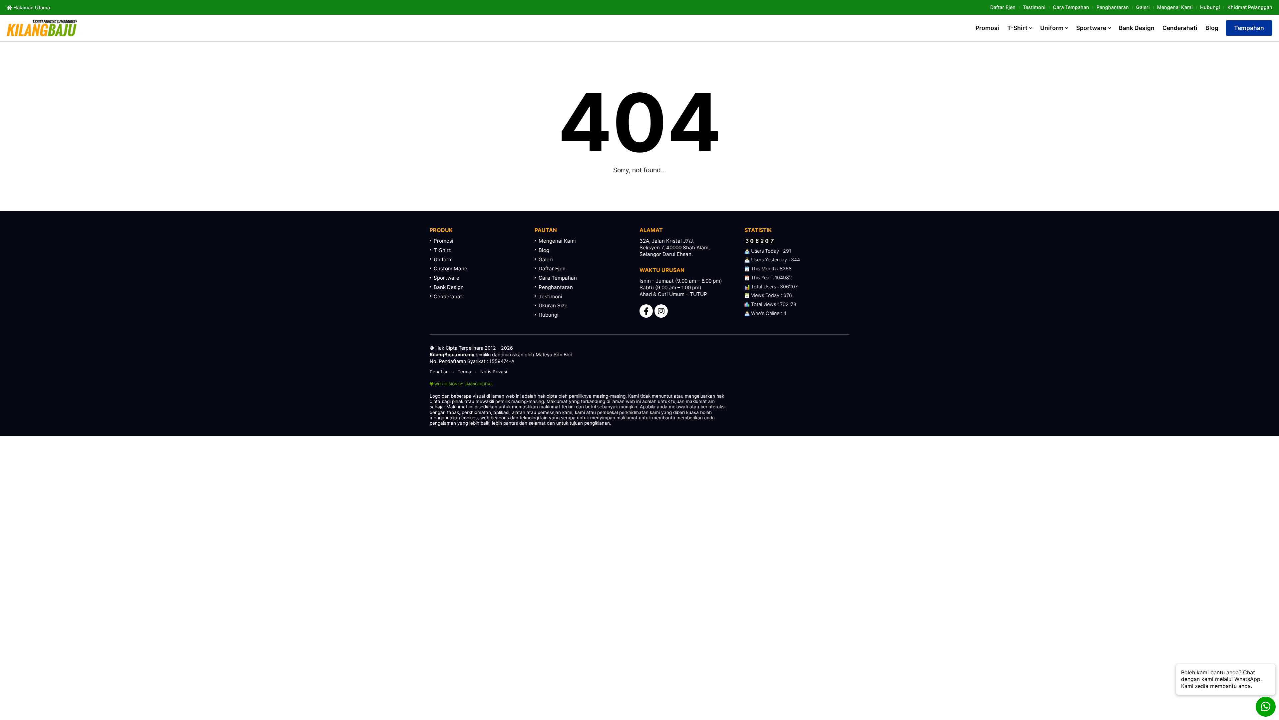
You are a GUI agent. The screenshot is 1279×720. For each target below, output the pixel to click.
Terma (464, 371)
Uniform (1052, 27)
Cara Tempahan (1071, 7)
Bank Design (1136, 27)
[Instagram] (661, 311)
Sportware (1091, 27)
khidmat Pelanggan (1249, 7)
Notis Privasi (493, 371)
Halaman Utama (31, 7)
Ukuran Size (553, 305)
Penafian (439, 371)
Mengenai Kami (1175, 7)
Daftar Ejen (1003, 7)
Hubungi (1210, 7)
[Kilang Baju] (42, 28)
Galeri (1143, 7)
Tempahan (1249, 27)
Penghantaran (1112, 7)
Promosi (987, 27)
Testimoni (1034, 7)
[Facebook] (646, 311)
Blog (1211, 27)
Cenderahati (1179, 27)
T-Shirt (1017, 27)
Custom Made (450, 268)
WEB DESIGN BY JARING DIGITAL (463, 384)
